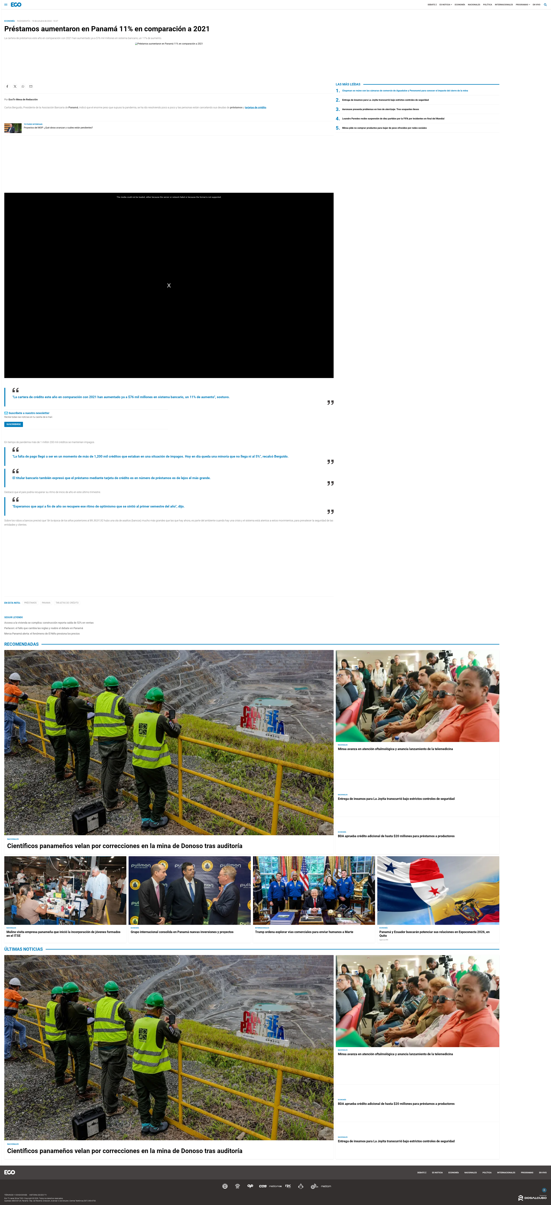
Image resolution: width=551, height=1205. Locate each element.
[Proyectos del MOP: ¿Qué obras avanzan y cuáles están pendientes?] (13, 132)
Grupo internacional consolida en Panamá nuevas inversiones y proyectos (182, 932)
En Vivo (536, 5)
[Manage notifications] (544, 1190)
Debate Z (432, 5)
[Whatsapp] (23, 86)
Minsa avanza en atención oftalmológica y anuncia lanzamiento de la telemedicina (395, 749)
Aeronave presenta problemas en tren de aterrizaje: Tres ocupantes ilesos (380, 109)
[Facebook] (7, 86)
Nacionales (474, 5)
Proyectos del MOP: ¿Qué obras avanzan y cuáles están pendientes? (58, 127)
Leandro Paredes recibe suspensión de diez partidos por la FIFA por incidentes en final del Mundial (393, 118)
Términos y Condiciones (15, 1195)
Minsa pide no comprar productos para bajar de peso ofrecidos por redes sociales (384, 128)
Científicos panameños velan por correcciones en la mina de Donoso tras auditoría (124, 846)
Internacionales (504, 5)
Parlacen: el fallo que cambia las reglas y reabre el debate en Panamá (43, 628)
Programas (522, 5)
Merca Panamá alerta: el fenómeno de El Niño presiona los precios (42, 633)
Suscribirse (13, 424)
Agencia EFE (383, 940)
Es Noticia (445, 5)
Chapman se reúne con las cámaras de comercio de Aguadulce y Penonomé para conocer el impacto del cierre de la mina (405, 90)
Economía (460, 5)
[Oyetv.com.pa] (250, 1188)
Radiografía (23, 21)
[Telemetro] (225, 1188)
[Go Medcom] (275, 1188)
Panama (46, 602)
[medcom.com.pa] (326, 1188)
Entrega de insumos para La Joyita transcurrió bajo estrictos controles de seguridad (385, 100)
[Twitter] (15, 86)
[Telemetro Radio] (313, 1188)
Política (487, 5)
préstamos (30, 602)
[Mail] (30, 86)
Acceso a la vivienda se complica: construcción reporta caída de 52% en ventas (49, 622)
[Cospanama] (263, 1188)
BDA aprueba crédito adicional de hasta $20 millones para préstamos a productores (396, 836)
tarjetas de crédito (67, 602)
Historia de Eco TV (38, 1195)
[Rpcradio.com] (288, 1188)
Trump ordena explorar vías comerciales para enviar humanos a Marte (304, 932)
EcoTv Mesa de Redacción (23, 99)
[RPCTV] (237, 1188)
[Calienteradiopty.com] (300, 1188)
